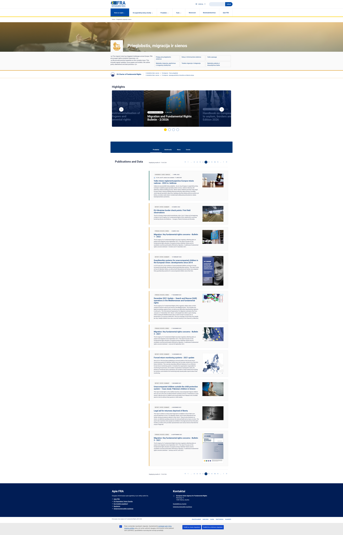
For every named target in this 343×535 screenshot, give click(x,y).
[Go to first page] (185, 162)
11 (217, 162)
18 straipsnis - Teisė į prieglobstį (170, 73)
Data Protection (219, 519)
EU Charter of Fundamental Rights (129, 74)
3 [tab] (173, 129)
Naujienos (117, 506)
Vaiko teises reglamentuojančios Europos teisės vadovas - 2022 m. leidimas (174, 182)
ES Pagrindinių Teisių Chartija (123, 501)
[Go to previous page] (188, 162)
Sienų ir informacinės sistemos (191, 57)
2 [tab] (169, 129)
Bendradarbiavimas (209, 13)
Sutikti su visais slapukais (192, 527)
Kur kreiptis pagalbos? (121, 504)
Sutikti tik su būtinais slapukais (213, 527)
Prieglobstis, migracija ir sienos (123, 19)
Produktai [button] (164, 13)
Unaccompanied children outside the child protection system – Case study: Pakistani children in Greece (176, 388)
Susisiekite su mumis (179, 504)
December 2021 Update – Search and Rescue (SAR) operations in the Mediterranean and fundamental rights (175, 300)
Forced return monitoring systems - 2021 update (174, 358)
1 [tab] (165, 129)
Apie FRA (226, 13)
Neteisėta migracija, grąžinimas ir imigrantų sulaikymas (166, 64)
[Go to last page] (226, 162)
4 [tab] (177, 129)
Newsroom (192, 13)
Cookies (212, 519)
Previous (121, 109)
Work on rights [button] (118, 13)
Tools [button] (177, 13)
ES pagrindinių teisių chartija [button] (142, 13)
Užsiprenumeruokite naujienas (123, 509)
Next (221, 109)
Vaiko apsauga (212, 57)
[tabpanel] (171, 108)
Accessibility (228, 519)
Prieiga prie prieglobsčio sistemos (163, 58)
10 (215, 162)
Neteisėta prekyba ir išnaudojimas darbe (213, 64)
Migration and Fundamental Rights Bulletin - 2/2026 (169, 118)
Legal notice (205, 519)
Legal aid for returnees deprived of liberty (171, 411)
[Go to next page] (223, 162)
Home (113, 19)
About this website (196, 519)
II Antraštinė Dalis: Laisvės (152, 73)
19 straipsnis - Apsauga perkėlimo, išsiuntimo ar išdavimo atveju (178, 75)
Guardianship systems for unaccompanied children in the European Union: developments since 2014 (176, 261)
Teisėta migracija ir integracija (191, 63)
